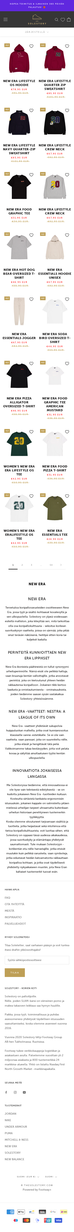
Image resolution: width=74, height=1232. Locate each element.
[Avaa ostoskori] (68, 19)
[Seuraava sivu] (61, 565)
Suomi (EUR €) (26, 1177)
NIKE (8, 1120)
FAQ (7, 897)
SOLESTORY (13, 1152)
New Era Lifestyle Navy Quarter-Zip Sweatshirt (19, 149)
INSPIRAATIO (13, 917)
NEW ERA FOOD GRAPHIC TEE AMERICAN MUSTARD (54, 404)
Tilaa (14, 972)
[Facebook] (6, 1092)
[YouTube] (24, 1092)
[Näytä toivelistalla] (62, 19)
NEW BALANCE (14, 1159)
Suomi (49, 1177)
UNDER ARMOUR (16, 1126)
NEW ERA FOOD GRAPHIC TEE (19, 211)
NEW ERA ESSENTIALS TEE (55, 533)
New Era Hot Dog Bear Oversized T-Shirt (19, 273)
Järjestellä (35, 32)
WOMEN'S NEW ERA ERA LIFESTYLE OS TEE (19, 470)
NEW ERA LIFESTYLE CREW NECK (55, 147)
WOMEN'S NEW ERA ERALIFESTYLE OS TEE (19, 534)
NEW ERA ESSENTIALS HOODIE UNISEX (54, 273)
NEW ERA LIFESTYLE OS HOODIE (19, 83)
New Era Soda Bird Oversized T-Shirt (54, 338)
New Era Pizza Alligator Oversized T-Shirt (19, 402)
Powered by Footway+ (37, 1189)
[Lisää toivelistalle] (31, 46)
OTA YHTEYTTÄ (14, 904)
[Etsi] (56, 19)
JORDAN (10, 1113)
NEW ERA (11, 1146)
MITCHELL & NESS (16, 1139)
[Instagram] (15, 1092)
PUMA (9, 1133)
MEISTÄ (9, 910)
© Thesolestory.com (37, 1185)
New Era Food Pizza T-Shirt (54, 468)
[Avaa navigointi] (5, 19)
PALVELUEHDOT (15, 923)
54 (51, 565)
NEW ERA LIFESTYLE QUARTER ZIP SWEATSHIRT (55, 85)
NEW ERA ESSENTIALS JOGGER (19, 336)
